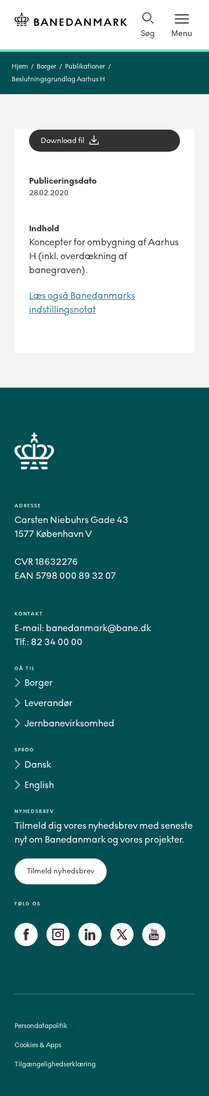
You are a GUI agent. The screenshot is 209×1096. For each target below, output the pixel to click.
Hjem (20, 66)
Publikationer (85, 66)
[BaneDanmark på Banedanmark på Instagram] (58, 942)
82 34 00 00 (56, 641)
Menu (181, 33)
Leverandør (48, 702)
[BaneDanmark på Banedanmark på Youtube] (153, 942)
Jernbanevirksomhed (69, 723)
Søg (147, 33)
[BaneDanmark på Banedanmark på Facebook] (26, 942)
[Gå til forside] (104, 464)
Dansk (37, 764)
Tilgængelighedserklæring (55, 1064)
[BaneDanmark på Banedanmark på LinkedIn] (90, 942)
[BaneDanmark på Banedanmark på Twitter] (122, 942)
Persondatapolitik (41, 1026)
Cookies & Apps (38, 1045)
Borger (46, 66)
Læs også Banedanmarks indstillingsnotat (82, 302)
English (39, 784)
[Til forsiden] (71, 21)
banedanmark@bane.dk (98, 627)
